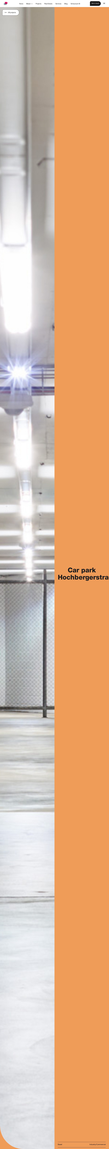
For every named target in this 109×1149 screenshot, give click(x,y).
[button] (29, 4)
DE (104, 3)
